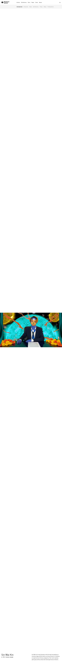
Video (30, 6)
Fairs (29, 2)
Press (41, 6)
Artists (18, 2)
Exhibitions (24, 2)
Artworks (26, 6)
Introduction (19, 6)
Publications (51, 6)
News (32, 2)
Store (36, 2)
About (40, 2)
